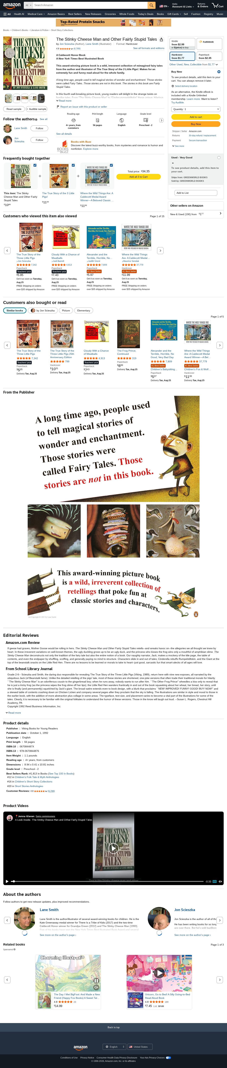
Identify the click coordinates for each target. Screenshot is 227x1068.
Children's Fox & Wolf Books (196, 367)
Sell (186, 14)
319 (134, 358)
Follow (39, 128)
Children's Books (20, 30)
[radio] (182, 44)
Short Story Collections (62, 30)
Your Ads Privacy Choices (152, 1057)
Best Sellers (75, 14)
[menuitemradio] (215, 881)
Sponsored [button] (8, 949)
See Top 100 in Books (61, 773)
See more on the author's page (57, 935)
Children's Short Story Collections (33, 781)
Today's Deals (145, 14)
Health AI (19, 14)
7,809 (169, 361)
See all (43, 119)
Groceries (110, 14)
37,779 (203, 361)
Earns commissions (45, 816)
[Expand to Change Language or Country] (168, 6)
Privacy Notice (87, 1057)
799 (67, 361)
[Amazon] (12, 5)
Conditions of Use (69, 1057)
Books (160, 14)
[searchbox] (90, 5)
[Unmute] (220, 881)
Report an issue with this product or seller (83, 106)
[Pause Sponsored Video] (96, 981)
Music (220, 14)
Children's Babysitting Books (163, 367)
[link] (59, 176)
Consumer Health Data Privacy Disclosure (117, 1057)
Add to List (183, 192)
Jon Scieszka (67, 43)
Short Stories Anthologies (29, 786)
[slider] (107, 881)
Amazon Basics (56, 14)
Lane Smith (92, 43)
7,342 (35, 358)
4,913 (102, 358)
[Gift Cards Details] (180, 14)
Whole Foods (126, 14)
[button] (7, 14)
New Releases (93, 14)
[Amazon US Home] (80, 1048)
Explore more (90, 148)
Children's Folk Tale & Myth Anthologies (37, 777)
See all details (64, 133)
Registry (208, 14)
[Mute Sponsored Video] (96, 987)
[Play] (6, 881)
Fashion (195, 14)
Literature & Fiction (40, 30)
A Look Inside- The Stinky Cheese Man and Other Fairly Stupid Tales (53, 819)
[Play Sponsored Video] (159, 973)
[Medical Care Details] (44, 14)
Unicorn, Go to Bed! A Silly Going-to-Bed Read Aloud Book (167, 996)
